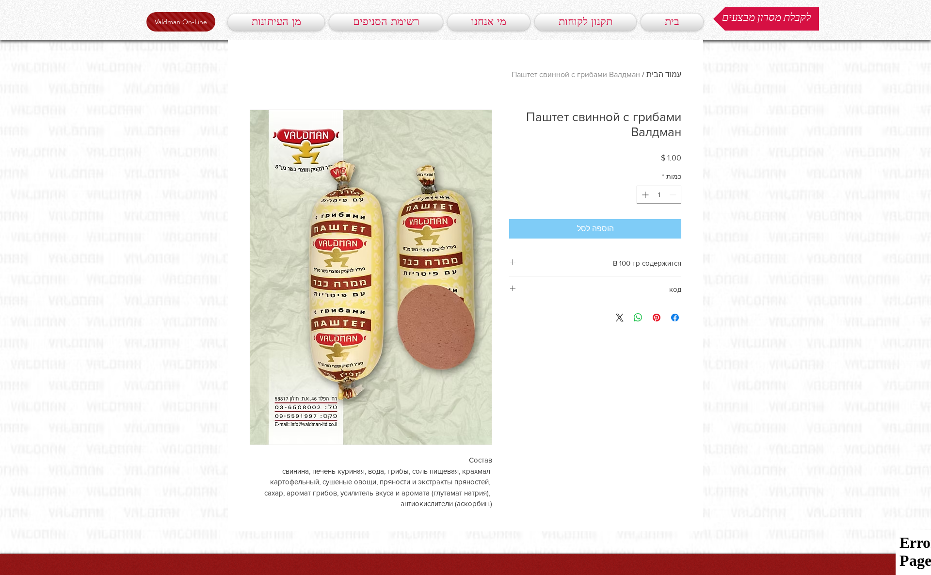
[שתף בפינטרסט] (656, 317)
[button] (766, 19)
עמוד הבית (663, 74)
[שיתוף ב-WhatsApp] (638, 317)
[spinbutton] (659, 194)
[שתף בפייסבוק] (675, 317)
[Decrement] (674, 194)
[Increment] (644, 194)
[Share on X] (620, 317)
